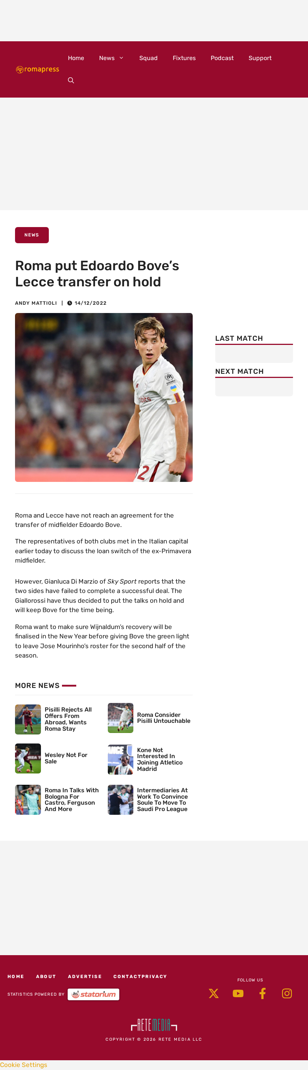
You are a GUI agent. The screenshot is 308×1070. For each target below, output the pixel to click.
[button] (71, 80)
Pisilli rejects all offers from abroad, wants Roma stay (68, 719)
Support (260, 58)
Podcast (222, 58)
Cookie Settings (23, 1064)
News (107, 58)
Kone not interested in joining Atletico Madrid (160, 759)
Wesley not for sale (66, 758)
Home (76, 58)
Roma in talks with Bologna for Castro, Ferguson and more (72, 800)
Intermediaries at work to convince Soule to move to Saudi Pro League (162, 800)
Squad (148, 58)
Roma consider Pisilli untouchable (163, 718)
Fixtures (184, 58)
